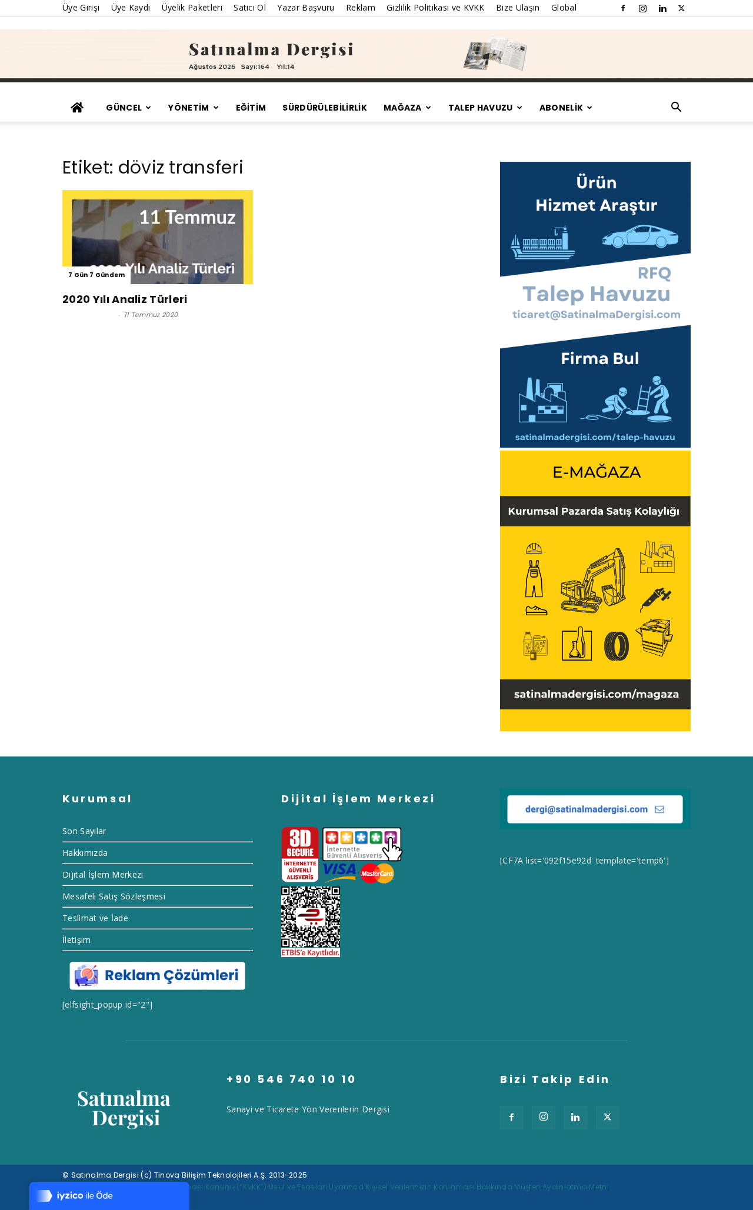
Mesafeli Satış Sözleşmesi (113, 896)
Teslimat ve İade (95, 918)
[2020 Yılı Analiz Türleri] (157, 237)
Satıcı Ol (250, 7)
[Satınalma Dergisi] (376, 55)
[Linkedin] (662, 8)
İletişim (76, 939)
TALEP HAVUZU (480, 108)
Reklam (360, 7)
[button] (676, 108)
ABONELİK (561, 108)
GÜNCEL (124, 108)
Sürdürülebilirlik (324, 108)
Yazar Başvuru (305, 7)
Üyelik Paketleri (192, 7)
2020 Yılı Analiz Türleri (125, 299)
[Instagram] (642, 8)
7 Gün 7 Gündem (96, 275)
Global (564, 7)
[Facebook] (623, 8)
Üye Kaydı (131, 7)
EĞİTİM (251, 108)
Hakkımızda (85, 852)
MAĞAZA (403, 108)
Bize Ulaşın (518, 7)
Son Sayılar (84, 830)
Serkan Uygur (88, 314)
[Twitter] (682, 8)
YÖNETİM (188, 108)
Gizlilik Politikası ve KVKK (436, 7)
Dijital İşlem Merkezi (103, 874)
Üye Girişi (80, 7)
